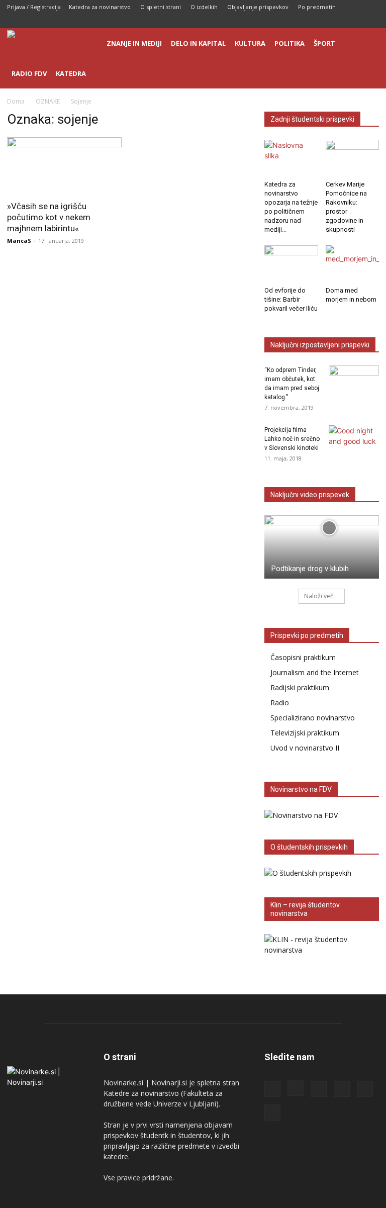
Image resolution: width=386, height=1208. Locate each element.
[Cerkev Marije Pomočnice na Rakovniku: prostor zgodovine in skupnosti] (352, 158)
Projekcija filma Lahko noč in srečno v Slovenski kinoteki (292, 438)
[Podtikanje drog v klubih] (321, 547)
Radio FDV (29, 73)
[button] (367, 43)
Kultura (250, 43)
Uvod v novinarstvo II (304, 748)
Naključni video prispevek (309, 495)
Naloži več (318, 596)
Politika (289, 43)
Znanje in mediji (134, 43)
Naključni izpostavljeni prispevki (319, 345)
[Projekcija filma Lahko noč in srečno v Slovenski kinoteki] (354, 442)
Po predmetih (317, 7)
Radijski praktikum (299, 687)
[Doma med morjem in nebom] (352, 263)
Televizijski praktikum (304, 732)
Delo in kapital (198, 43)
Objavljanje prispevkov (257, 7)
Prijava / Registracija (34, 7)
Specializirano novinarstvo (312, 717)
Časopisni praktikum (303, 657)
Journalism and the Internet (314, 672)
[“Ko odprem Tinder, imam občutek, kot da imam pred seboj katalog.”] (354, 383)
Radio (279, 702)
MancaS (19, 240)
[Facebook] (288, 21)
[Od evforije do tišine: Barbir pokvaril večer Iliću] (291, 263)
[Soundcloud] (338, 21)
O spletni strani (160, 7)
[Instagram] (305, 21)
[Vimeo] (371, 21)
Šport (324, 43)
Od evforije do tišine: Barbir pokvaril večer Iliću (291, 299)
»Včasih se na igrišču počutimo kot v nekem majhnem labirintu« (48, 217)
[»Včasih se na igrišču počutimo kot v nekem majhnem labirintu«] (64, 165)
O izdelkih (204, 7)
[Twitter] (354, 21)
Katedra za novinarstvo (100, 7)
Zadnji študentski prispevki (312, 119)
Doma (16, 101)
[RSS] (321, 21)
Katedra (71, 73)
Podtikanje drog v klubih (310, 568)
